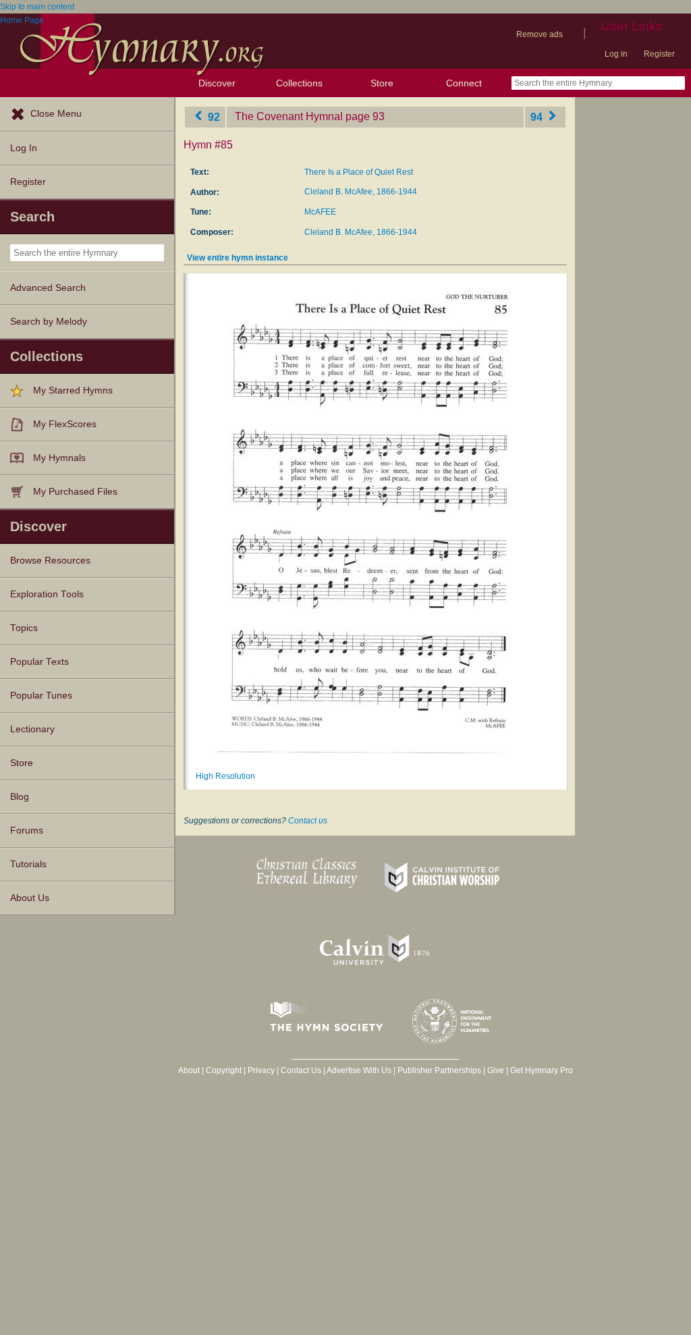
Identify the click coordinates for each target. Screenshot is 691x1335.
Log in (616, 54)
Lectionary (32, 729)
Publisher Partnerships (439, 1070)
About (189, 1070)
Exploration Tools (47, 594)
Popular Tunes (41, 695)
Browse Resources (50, 560)
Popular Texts (39, 662)
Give (495, 1070)
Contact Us (301, 1070)
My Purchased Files (75, 492)
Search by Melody (48, 322)
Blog (19, 797)
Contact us (307, 820)
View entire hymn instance (237, 258)
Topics (24, 628)
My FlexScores (64, 424)
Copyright (224, 1070)
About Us (29, 898)
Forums (26, 830)
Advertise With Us (359, 1070)
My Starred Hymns (73, 390)
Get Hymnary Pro (541, 1070)
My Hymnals (59, 458)
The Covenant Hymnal (289, 116)
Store (381, 83)
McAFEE (320, 212)
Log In (23, 148)
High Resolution (225, 776)
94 (537, 116)
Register (659, 54)
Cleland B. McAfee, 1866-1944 (360, 191)
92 (212, 116)
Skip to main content (37, 6)
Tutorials (28, 864)
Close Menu (56, 114)
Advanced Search (48, 288)
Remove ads (539, 34)
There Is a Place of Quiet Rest (358, 172)
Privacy (261, 1070)
